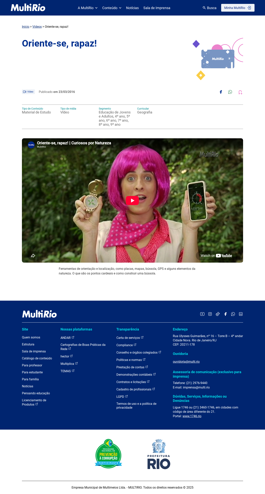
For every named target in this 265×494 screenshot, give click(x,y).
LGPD (120, 397)
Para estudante (32, 372)
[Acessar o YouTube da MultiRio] (202, 314)
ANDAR (66, 338)
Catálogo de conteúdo (37, 358)
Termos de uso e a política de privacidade (136, 405)
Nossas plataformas (76, 329)
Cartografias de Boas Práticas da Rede (83, 347)
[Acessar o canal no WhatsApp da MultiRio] (233, 314)
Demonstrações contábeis (134, 374)
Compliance (124, 345)
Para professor (32, 365)
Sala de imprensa (34, 351)
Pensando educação (36, 393)
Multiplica (68, 364)
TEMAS (66, 371)
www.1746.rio (192, 416)
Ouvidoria (180, 354)
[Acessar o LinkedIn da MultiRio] (240, 314)
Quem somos (31, 337)
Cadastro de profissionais (134, 389)
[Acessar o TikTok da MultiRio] (217, 314)
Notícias (132, 8)
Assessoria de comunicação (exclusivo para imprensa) (207, 374)
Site (25, 329)
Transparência (127, 329)
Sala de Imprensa (156, 8)
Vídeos (37, 27)
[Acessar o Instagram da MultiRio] (210, 314)
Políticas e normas (129, 360)
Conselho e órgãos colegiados (137, 352)
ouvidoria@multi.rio (186, 361)
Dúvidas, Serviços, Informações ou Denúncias (200, 398)
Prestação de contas (130, 367)
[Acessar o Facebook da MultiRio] (225, 314)
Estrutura (28, 344)
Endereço (180, 329)
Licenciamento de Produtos (34, 402)
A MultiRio (86, 8)
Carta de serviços (128, 338)
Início (25, 27)
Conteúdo (109, 8)
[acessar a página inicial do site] (28, 7)
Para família (30, 379)
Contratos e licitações (131, 382)
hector (65, 356)
